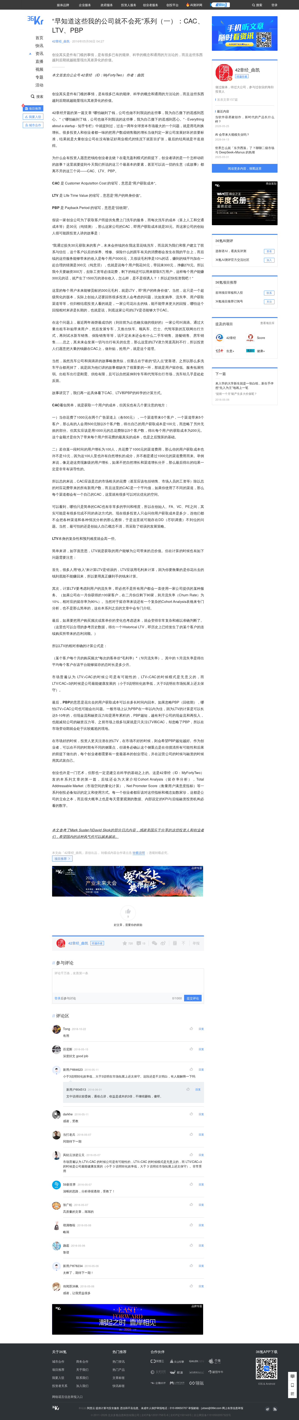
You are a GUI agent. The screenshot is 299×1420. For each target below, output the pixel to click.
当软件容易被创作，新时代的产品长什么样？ (244, 119)
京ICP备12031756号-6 (154, 1415)
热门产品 (119, 1369)
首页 (39, 37)
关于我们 (82, 1369)
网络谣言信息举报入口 (67, 1396)
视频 (39, 69)
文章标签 (119, 1377)
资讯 (39, 53)
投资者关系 (59, 1385)
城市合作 (58, 1361)
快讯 (39, 45)
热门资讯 (119, 1361)
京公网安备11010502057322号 (212, 1415)
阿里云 (91, 1408)
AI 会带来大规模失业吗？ (232, 134)
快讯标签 (119, 1385)
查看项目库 (267, 323)
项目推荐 (61, 858)
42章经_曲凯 (61, 41)
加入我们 (82, 1385)
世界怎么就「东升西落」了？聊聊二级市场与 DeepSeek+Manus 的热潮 (244, 150)
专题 (39, 77)
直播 (39, 61)
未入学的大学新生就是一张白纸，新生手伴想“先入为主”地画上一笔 (244, 385)
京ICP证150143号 (181, 1415)
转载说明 (139, 852)
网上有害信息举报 (232, 1408)
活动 (39, 85)
